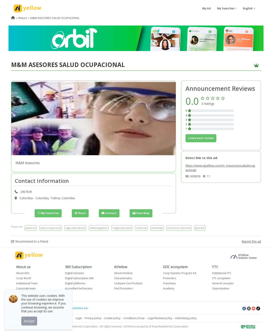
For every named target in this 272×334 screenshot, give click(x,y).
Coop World (23, 278)
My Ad (206, 8)
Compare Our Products (128, 283)
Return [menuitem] (22, 18)
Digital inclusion (74, 273)
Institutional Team (27, 283)
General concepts (222, 283)
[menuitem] (13, 18)
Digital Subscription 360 (79, 278)
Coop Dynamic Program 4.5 (179, 273)
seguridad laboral (75, 227)
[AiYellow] (29, 255)
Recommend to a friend (31, 241)
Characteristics (123, 278)
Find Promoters (123, 288)
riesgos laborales (121, 227)
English (248, 8)
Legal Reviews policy (160, 318)
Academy (168, 288)
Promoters (169, 278)
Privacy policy (93, 318)
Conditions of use (134, 318)
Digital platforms (75, 283)
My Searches (225, 8)
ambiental (157, 227)
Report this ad (251, 241)
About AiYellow (123, 273)
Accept (29, 321)
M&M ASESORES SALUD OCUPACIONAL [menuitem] (54, 18)
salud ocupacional (50, 227)
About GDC (23, 273)
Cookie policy (112, 318)
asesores (31, 227)
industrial (141, 227)
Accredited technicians (78, 288)
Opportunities (220, 288)
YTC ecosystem (221, 278)
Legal (78, 318)
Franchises (169, 283)
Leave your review (201, 138)
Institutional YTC (221, 273)
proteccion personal (179, 227)
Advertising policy (186, 318)
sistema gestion (99, 227)
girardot (199, 227)
